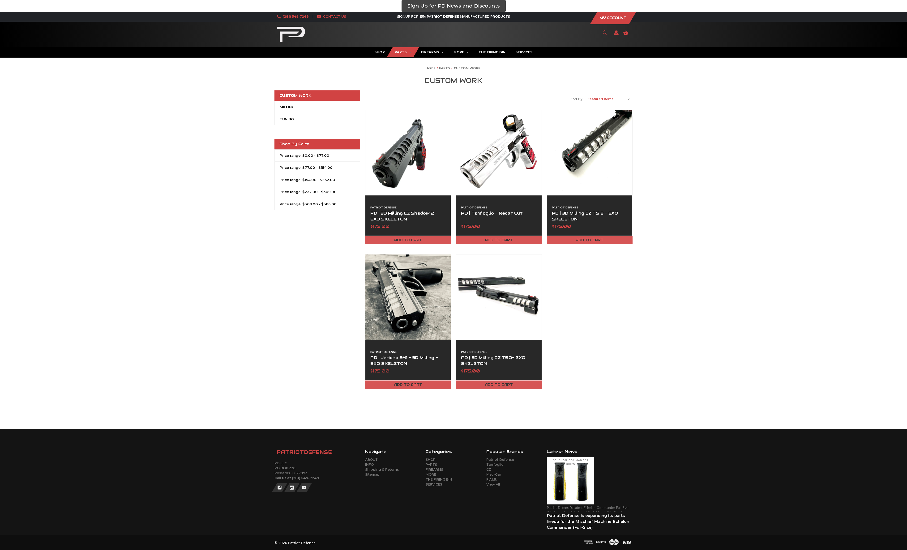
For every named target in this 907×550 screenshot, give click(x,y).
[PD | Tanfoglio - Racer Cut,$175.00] (498, 152)
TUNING (287, 119)
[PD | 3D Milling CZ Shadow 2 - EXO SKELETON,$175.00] (408, 152)
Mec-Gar (493, 474)
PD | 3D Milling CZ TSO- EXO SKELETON (493, 360)
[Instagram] (291, 487)
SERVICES (434, 484)
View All (493, 484)
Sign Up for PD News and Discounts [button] (453, 6)
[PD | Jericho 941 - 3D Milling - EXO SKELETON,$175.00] (408, 297)
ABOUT (371, 459)
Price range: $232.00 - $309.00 (308, 192)
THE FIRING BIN (439, 479)
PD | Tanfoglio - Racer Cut (492, 213)
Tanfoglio (495, 464)
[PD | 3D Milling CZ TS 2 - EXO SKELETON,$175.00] (589, 152)
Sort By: (576, 99)
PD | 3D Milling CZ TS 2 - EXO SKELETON (585, 216)
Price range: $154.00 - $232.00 (307, 180)
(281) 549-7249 (295, 16)
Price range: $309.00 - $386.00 (308, 204)
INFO (369, 464)
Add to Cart (408, 240)
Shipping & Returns (382, 469)
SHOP (431, 459)
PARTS (431, 464)
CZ (488, 469)
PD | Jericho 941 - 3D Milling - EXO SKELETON (404, 360)
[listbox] (609, 98)
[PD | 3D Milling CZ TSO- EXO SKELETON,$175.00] (498, 297)
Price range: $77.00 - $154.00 (306, 167)
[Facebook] (279, 487)
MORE (431, 474)
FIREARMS (434, 469)
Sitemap (372, 474)
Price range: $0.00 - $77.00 (304, 155)
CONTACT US (334, 16)
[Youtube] (304, 487)
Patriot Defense (500, 459)
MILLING (287, 107)
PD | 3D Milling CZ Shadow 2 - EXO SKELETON (403, 216)
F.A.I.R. (491, 479)
